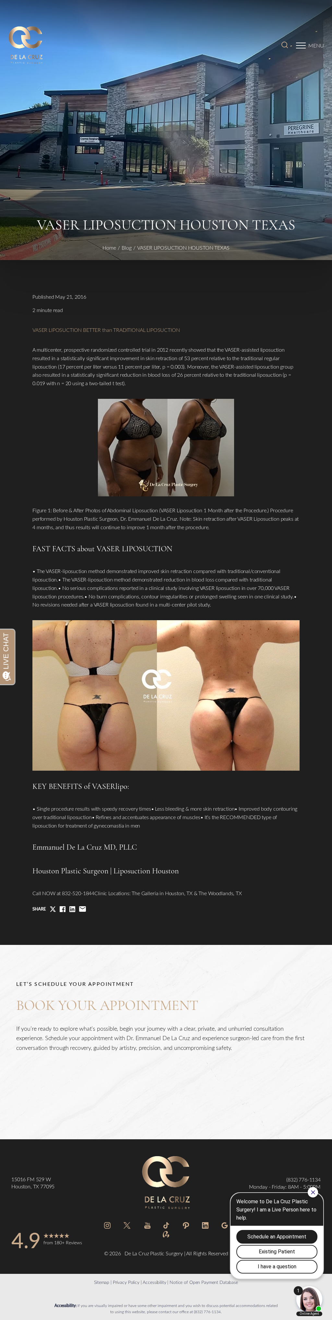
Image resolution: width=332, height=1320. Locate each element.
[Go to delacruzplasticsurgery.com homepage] (57, 45)
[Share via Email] (82, 909)
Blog (127, 247)
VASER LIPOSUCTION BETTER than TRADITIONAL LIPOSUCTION (106, 329)
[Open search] (284, 45)
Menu (316, 45)
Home (109, 247)
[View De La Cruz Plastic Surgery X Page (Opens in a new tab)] (127, 1226)
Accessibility (154, 1282)
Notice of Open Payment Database (204, 1282)
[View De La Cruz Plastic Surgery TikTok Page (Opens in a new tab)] (166, 1226)
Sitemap (101, 1282)
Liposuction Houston (146, 871)
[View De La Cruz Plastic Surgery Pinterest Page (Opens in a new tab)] (186, 1226)
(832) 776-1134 (207, 1311)
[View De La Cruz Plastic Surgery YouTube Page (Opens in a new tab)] (147, 1226)
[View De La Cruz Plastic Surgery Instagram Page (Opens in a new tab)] (107, 1226)
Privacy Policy (126, 1282)
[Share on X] (53, 909)
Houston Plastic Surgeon (70, 871)
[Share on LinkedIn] (72, 909)
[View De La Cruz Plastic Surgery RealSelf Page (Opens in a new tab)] (166, 1235)
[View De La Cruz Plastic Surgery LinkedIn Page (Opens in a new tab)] (205, 1226)
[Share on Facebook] (62, 909)
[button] (301, 45)
